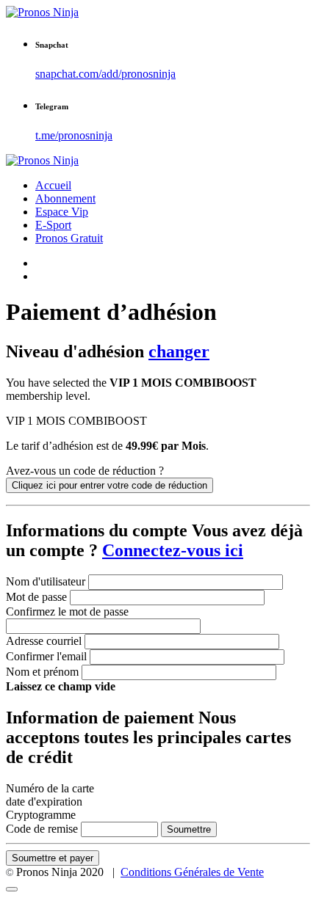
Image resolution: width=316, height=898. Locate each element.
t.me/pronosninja (73, 135)
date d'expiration (44, 801)
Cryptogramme (41, 814)
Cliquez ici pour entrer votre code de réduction (109, 485)
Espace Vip (61, 211)
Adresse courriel (44, 641)
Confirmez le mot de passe (67, 611)
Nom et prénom (42, 671)
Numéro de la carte (50, 788)
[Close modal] (12, 889)
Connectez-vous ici (172, 550)
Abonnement (65, 198)
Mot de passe (36, 597)
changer (178, 351)
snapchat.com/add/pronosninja (105, 73)
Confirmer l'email (46, 656)
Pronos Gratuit (69, 238)
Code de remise (42, 828)
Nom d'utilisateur (45, 581)
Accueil (53, 185)
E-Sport (53, 225)
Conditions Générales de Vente (192, 872)
